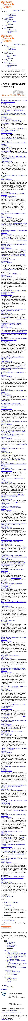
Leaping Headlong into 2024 (8, 259)
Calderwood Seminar (6, 151)
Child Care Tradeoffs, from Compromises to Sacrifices (14, 421)
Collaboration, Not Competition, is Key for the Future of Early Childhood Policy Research (14, 129)
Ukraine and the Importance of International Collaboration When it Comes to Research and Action (14, 556)
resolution (7, 714)
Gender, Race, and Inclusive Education (16, 955)
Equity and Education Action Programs (16, 967)
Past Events (10, 948)
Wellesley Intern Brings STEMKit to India (11, 273)
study (17, 502)
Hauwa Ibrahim (4, 178)
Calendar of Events (11, 945)
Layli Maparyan (4, 261)
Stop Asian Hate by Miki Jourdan (16, 854)
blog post (19, 659)
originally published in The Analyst (13, 837)
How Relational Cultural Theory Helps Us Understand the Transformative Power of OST (12, 323)
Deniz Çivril (4, 861)
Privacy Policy (14, 1010)
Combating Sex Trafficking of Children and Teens (13, 814)
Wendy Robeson (5, 131)
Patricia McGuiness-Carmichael (8, 196)
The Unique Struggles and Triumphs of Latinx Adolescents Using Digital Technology (12, 435)
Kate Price (17, 109)
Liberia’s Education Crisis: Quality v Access (11, 831)
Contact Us (9, 981)
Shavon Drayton (17, 120)
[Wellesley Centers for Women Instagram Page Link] (6, 989)
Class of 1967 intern (8, 726)
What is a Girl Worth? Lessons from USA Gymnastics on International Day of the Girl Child (14, 687)
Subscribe (6, 927)
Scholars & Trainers (12, 978)
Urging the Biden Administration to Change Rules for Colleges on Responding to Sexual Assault (14, 785)
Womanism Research (12, 957)
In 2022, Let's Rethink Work (8, 620)
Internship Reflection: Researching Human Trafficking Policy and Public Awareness (14, 101)
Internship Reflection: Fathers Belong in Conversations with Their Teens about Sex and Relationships (12, 405)
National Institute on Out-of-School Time (11, 1012)
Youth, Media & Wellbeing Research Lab (17, 963)
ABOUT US (7, 977)
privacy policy (15, 1018)
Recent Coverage (11, 942)
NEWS (5, 941)
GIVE (5, 985)
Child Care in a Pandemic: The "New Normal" (12, 731)
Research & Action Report (13, 971)
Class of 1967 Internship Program (15, 110)
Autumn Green (4, 526)
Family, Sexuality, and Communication (16, 953)
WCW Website (7, 915)
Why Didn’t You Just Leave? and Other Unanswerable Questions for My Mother (11, 506)
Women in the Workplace (13, 959)
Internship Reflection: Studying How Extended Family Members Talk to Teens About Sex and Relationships (12, 878)
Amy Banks (4, 657)
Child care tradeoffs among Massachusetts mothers (13, 431)
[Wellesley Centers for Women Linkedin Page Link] (4, 989)
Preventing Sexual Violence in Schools (16, 956)
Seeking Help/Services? (9, 920)
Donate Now (16, 10)
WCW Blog (10, 943)
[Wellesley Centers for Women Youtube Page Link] (5, 989)
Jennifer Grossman (5, 159)
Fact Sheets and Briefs (12, 973)
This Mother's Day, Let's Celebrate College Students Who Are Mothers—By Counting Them (13, 523)
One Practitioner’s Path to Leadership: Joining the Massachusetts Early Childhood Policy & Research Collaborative (13, 115)
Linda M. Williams (18, 790)
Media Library (10, 946)
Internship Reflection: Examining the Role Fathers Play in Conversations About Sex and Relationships (13, 668)
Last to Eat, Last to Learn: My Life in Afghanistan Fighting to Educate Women (13, 255)
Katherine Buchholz (5, 803)
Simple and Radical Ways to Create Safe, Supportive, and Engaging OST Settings (14, 291)
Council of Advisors (12, 980)
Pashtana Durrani (5, 247)
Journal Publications (12, 974)
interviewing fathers (5, 503)
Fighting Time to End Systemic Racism (10, 655)
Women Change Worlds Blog (11, 902)
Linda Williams (4, 216)
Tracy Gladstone (5, 393)
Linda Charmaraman (22, 152)
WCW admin (4, 103)
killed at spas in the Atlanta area (8, 851)
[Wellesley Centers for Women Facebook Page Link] (1, 989)
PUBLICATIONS (8, 970)
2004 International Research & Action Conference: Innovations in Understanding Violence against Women (13, 564)
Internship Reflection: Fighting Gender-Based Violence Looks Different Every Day (12, 540)
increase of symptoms (19, 810)
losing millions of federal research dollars (11, 138)
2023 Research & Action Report (8, 269)
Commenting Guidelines (10, 908)
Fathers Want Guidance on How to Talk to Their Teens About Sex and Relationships (12, 495)
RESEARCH (7, 950)
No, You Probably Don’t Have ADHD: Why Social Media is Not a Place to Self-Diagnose (13, 309)
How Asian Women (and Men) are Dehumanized (13, 844)
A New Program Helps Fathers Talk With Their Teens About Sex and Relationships (14, 157)
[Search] (1, 8)
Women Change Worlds (6, 104)
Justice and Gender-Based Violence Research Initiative (15, 965)
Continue (23, 1016)
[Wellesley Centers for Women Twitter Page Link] (2, 989)
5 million (6, 528)
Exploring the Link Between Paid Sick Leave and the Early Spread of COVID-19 (14, 749)
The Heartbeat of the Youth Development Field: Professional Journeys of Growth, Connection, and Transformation (14, 331)
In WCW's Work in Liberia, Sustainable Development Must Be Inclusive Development (14, 339)
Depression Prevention (12, 952)
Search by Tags (7, 905)
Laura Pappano (4, 466)
